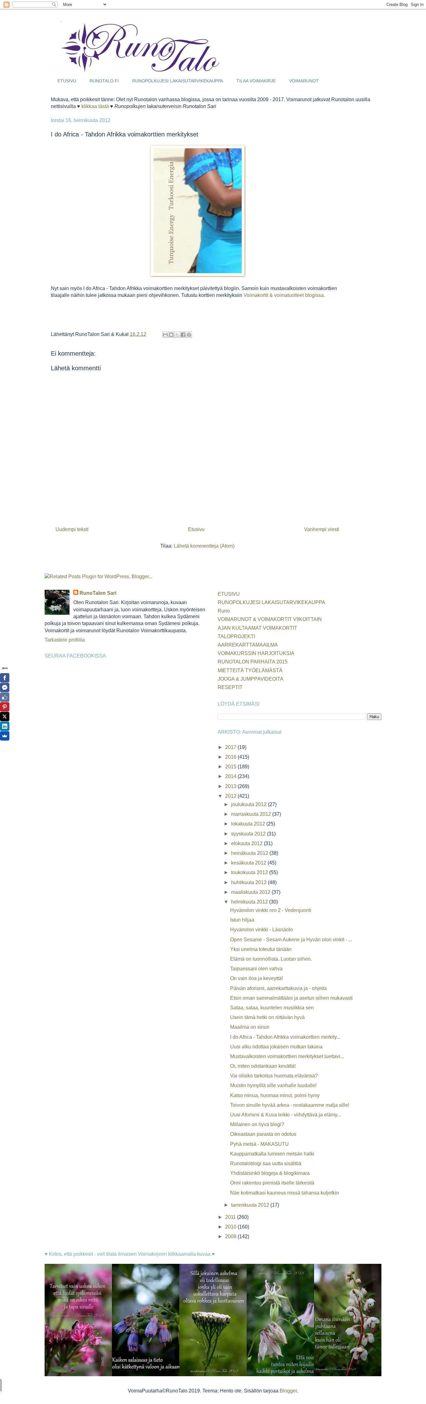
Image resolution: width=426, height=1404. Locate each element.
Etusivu (196, 529)
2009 (231, 1236)
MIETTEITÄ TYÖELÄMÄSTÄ (250, 670)
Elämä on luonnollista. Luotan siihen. (271, 959)
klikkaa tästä (95, 106)
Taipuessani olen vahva (256, 968)
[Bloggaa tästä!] (171, 335)
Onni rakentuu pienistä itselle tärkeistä (272, 1182)
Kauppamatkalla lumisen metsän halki (272, 1153)
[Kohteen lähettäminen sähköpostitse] (165, 335)
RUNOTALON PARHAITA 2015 (253, 661)
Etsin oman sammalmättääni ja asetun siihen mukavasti (291, 998)
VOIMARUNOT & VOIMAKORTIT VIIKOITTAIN (270, 619)
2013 (231, 786)
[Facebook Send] (4, 687)
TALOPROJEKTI (236, 636)
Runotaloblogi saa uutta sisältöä (265, 1163)
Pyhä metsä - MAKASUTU (259, 1144)
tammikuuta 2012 (250, 1205)
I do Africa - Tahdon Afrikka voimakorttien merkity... (285, 1037)
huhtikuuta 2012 (249, 882)
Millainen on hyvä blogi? (257, 1124)
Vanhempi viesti (321, 529)
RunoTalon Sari (98, 593)
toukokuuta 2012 (250, 872)
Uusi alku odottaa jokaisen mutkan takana (276, 1046)
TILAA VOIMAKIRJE (256, 80)
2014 (231, 776)
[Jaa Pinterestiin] (189, 335)
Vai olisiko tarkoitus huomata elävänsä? (274, 1075)
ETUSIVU (66, 80)
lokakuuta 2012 (248, 823)
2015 (231, 766)
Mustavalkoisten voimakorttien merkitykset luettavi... (287, 1056)
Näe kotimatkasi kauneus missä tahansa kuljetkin (284, 1192)
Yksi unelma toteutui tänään (261, 949)
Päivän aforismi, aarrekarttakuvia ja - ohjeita (278, 988)
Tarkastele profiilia (65, 640)
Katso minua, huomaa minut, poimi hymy (275, 1095)
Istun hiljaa (242, 920)
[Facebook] (4, 677)
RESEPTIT (230, 687)
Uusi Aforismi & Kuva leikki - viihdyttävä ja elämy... (285, 1114)
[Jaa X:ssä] (177, 335)
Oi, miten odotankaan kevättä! (263, 1066)
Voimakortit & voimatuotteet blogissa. (284, 295)
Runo (224, 610)
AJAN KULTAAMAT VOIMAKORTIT (257, 628)
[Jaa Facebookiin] (183, 335)
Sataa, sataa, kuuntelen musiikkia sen (272, 1007)
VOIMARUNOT (304, 80)
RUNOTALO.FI (104, 80)
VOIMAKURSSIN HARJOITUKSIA (256, 653)
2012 (231, 796)
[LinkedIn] (4, 726)
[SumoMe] (4, 736)
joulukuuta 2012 (249, 804)
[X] (4, 716)
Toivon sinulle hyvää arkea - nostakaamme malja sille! (289, 1105)
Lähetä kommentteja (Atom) (204, 546)
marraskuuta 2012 (251, 814)
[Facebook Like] (4, 697)
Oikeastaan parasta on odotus (263, 1134)
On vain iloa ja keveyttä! (256, 978)
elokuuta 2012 (247, 843)
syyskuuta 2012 (249, 833)
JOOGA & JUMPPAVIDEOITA (250, 679)
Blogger (288, 1390)
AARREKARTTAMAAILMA (248, 645)
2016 (231, 757)
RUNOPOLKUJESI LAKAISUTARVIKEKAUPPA (177, 80)
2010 (231, 1226)
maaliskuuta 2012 (251, 892)
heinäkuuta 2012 (250, 853)
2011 (231, 1217)
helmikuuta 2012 (250, 901)
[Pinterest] (4, 707)
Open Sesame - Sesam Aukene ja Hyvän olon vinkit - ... (291, 939)
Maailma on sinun (249, 1027)
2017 (231, 747)
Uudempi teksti (72, 529)
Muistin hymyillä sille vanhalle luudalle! (273, 1085)
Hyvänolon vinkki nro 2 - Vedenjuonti (270, 910)
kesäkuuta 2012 (249, 862)
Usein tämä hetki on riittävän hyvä (267, 1017)
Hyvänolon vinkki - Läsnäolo (261, 929)
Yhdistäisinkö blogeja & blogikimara (270, 1173)
